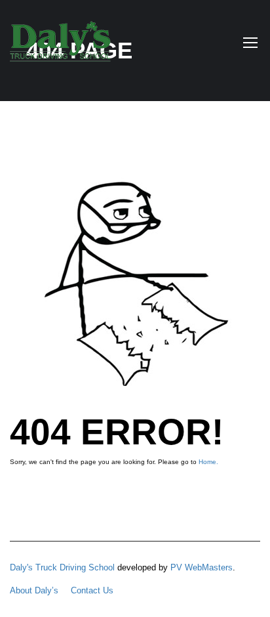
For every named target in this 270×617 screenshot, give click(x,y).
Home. (208, 461)
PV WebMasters (201, 567)
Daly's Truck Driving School (62, 567)
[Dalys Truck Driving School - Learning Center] (60, 45)
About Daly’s (34, 590)
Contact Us (92, 590)
